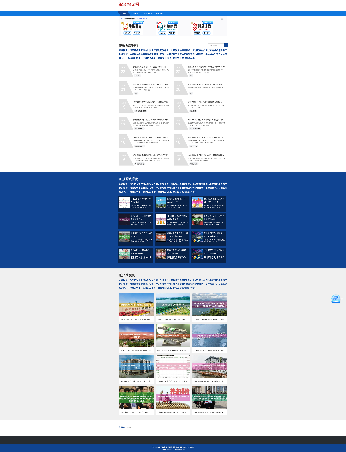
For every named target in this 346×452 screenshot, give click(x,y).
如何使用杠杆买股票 (140, 111)
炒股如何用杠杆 (139, 128)
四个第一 (137, 75)
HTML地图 (191, 447)
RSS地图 (185, 447)
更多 (222, 19)
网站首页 (124, 13)
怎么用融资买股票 (195, 128)
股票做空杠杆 (193, 146)
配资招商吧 (193, 111)
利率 (191, 75)
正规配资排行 (135, 13)
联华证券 (177, 449)
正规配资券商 (148, 13)
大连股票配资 (193, 164)
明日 (136, 93)
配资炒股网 (159, 13)
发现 (191, 93)
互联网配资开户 (139, 146)
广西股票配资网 (139, 164)
